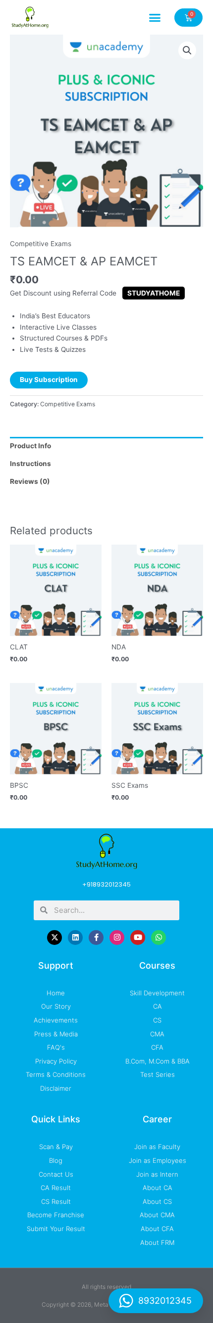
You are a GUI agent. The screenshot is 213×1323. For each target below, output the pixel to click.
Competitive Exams (40, 244)
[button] (155, 17)
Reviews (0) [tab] (30, 481)
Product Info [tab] (30, 446)
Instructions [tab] (30, 464)
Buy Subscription (49, 380)
